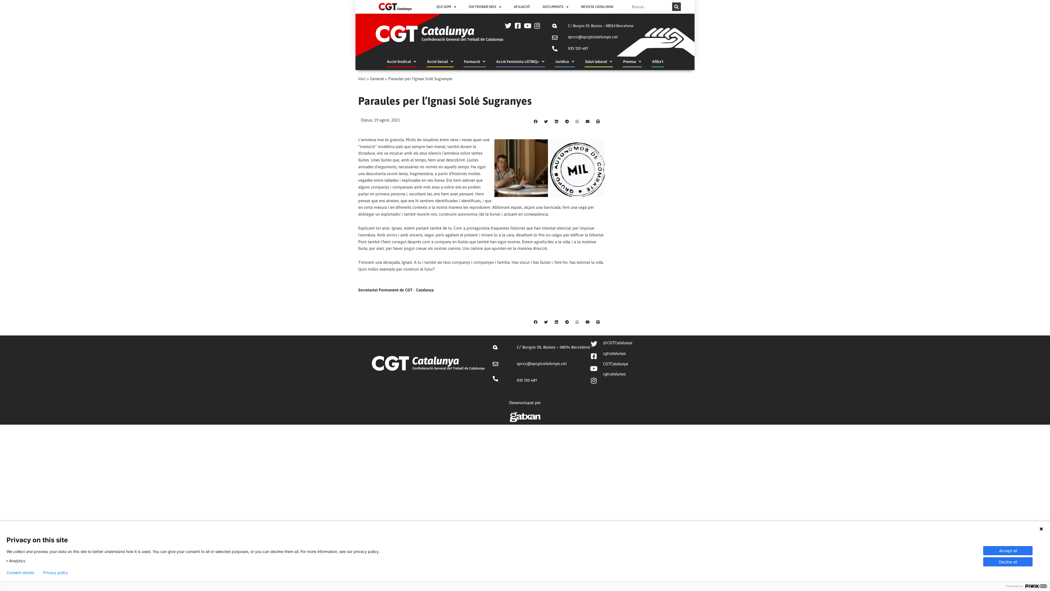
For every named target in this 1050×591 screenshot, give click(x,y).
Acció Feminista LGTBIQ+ (517, 61)
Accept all (1008, 550)
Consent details (20, 572)
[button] (536, 122)
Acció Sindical (399, 61)
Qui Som (443, 7)
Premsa (629, 61)
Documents (553, 7)
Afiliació (522, 7)
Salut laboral (596, 61)
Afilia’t (657, 61)
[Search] (676, 6)
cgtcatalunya (614, 353)
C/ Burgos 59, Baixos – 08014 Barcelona (601, 26)
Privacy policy (55, 572)
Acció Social (437, 61)
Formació (472, 61)
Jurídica (562, 61)
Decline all (1008, 562)
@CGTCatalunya (617, 342)
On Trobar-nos (482, 7)
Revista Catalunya (597, 7)
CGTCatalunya (615, 363)
